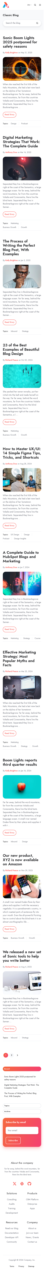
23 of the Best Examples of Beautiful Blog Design (21, 349)
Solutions (12, 1193)
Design (13, 123)
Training (11, 1208)
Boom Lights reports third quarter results (20, 762)
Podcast (24, 123)
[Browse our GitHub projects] (29, 1184)
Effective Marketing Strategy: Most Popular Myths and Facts (19, 658)
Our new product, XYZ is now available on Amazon (20, 860)
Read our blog (11, 1228)
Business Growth (9, 227)
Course (37, 638)
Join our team (32, 1232)
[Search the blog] (37, 23)
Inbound (14, 331)
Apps (32, 1208)
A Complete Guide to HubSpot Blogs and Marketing (21, 557)
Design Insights (20, 538)
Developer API (11, 1237)
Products (32, 1193)
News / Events (32, 1237)
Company (32, 1222)
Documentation (12, 1232)
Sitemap (31, 1266)
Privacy (21, 1266)
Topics (6, 1105)
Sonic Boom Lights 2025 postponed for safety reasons (20, 42)
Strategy (25, 331)
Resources (11, 1222)
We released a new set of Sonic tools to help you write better (22, 956)
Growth (24, 227)
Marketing (15, 223)
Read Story (9, 114)
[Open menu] (40, 5)
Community (12, 1241)
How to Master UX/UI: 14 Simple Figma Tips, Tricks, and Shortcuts (22, 453)
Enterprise (32, 1203)
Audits (12, 1203)
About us (32, 1228)
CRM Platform (32, 1199)
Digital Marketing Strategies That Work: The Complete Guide (21, 142)
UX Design (15, 534)
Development (12, 1212)
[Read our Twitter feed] (15, 1184)
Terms (12, 1266)
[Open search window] (35, 5)
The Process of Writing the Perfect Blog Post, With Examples (19, 247)
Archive (7, 1111)
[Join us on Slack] (22, 1184)
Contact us (32, 1241)
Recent (7, 1069)
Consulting (11, 1199)
